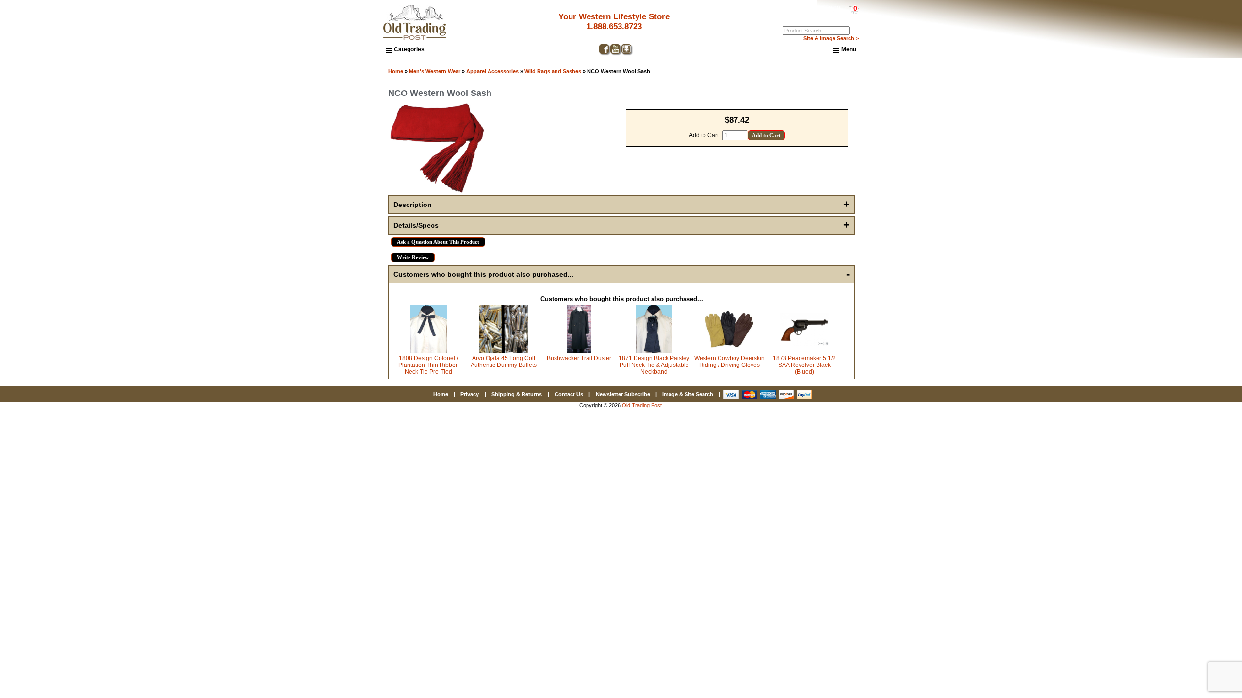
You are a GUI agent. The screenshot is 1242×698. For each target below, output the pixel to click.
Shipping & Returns (516, 394)
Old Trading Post (642, 405)
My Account (844, 15)
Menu (848, 49)
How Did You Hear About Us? (1033, 388)
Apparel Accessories (492, 71)
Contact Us (569, 394)
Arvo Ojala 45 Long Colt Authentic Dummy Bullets (504, 361)
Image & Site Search (687, 394)
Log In (816, 15)
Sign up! (1087, 462)
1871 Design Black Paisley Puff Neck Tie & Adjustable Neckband (654, 365)
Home (395, 71)
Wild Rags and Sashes (552, 71)
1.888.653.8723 (614, 26)
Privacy (469, 394)
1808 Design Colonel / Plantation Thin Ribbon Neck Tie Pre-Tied (428, 365)
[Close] (1187, 265)
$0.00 (832, 8)
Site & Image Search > (831, 38)
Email (999, 318)
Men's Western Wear (434, 71)
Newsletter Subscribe (623, 394)
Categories (409, 49)
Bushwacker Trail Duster (579, 358)
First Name (1006, 353)
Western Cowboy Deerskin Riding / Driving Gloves (729, 361)
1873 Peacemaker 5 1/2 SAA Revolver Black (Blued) (804, 365)
